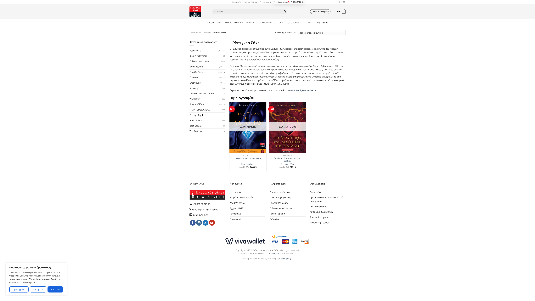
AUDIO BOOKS (292, 22)
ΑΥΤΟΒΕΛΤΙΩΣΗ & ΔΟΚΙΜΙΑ (258, 22)
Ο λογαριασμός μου (280, 192)
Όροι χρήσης (316, 192)
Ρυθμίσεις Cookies (319, 222)
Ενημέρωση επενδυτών (241, 197)
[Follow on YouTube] (344, 2)
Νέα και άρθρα (250, 2)
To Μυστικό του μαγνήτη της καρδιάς (287, 159)
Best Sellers (195, 125)
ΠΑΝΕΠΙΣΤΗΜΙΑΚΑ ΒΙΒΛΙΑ (202, 93)
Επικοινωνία (265, 2)
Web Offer (194, 98)
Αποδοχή (55, 289)
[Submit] (284, 11)
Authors (207, 32)
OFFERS (278, 22)
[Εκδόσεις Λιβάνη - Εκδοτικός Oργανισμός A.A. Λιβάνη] (198, 11)
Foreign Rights (196, 115)
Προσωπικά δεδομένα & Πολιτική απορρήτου (326, 199)
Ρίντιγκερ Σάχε (248, 164)
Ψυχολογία (194, 88)
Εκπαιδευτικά (196, 66)
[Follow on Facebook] (336, 2)
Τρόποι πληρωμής (279, 202)
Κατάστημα (235, 213)
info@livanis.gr (200, 214)
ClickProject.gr (285, 258)
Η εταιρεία (236, 2)
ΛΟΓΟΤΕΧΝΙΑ (213, 22)
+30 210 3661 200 (201, 204)
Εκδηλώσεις (276, 219)
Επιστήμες (195, 82)
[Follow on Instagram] (339, 2)
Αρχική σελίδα (195, 32)
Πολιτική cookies (318, 206)
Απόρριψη (38, 289)
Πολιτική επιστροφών (281, 208)
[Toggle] (224, 50)
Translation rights (319, 217)
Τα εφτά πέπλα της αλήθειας (247, 158)
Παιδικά (193, 77)
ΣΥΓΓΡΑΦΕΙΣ (308, 22)
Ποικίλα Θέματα (197, 72)
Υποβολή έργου (237, 202)
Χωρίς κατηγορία (198, 55)
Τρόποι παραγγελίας (280, 197)
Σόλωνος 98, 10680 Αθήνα (205, 209)
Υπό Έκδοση (322, 22)
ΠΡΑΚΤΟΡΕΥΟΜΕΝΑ (199, 109)
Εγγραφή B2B (236, 208)
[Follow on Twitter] (341, 2)
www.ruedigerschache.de (303, 90)
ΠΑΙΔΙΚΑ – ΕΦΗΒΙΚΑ (232, 22)
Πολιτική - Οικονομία (200, 61)
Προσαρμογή (19, 289)
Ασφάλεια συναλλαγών (321, 211)
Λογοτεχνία (195, 50)
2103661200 (274, 253)
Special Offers (196, 104)
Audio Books (195, 120)
